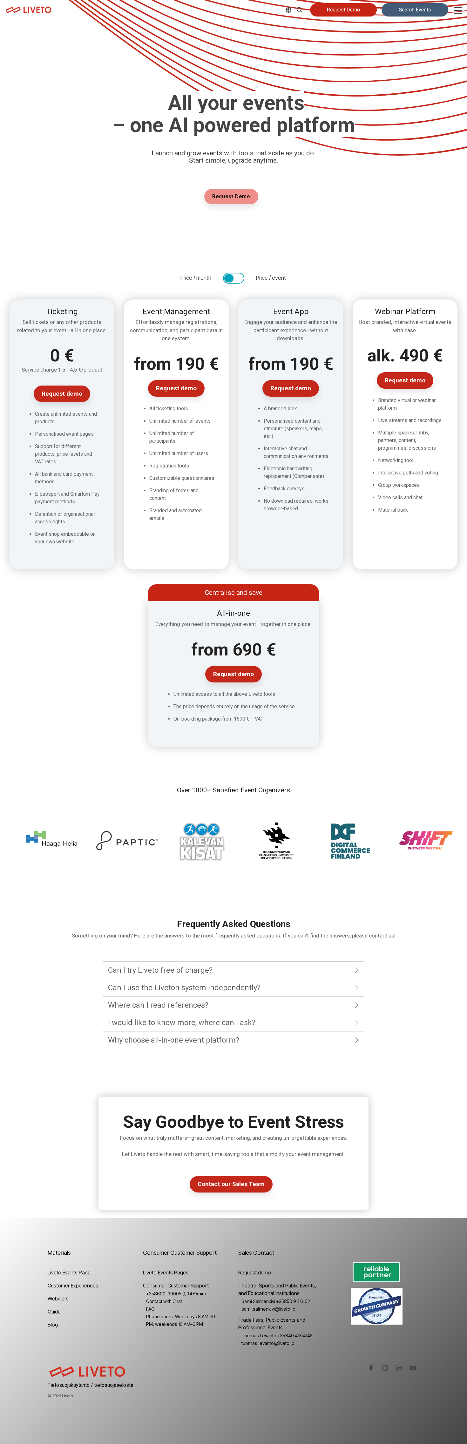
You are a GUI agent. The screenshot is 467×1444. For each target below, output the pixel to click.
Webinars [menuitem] (58, 1298)
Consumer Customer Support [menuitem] (176, 1285)
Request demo (62, 393)
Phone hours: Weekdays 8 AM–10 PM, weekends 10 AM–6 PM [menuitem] (180, 1320)
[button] (458, 10)
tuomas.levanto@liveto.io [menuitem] (267, 1343)
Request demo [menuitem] (254, 1272)
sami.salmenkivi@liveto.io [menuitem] (268, 1309)
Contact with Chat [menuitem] (164, 1301)
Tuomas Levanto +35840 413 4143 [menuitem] (277, 1335)
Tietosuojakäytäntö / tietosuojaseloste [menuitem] (90, 1385)
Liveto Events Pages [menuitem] (165, 1272)
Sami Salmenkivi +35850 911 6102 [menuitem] (275, 1301)
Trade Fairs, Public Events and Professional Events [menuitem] (272, 1324)
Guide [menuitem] (54, 1311)
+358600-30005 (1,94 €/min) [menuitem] (176, 1293)
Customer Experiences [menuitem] (73, 1285)
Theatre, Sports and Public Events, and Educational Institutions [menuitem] (277, 1289)
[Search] (299, 10)
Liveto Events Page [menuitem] (69, 1272)
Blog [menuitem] (53, 1324)
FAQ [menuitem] (150, 1309)
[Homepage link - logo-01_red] (87, 1375)
